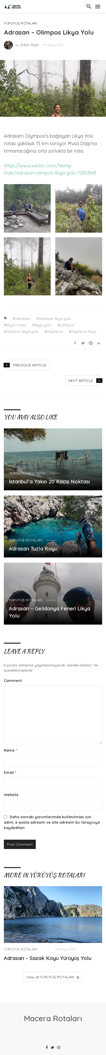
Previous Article (29, 365)
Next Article (80, 380)
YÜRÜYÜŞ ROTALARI (20, 23)
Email (10, 772)
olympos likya (84, 331)
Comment (13, 680)
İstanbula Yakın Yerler (27, 473)
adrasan (22, 318)
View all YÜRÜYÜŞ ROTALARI (50, 977)
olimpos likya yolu (22, 331)
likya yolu (43, 324)
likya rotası (16, 324)
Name (10, 750)
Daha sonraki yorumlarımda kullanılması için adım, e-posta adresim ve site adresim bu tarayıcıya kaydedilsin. (52, 822)
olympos (55, 331)
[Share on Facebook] (75, 343)
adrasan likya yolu (55, 318)
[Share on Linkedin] (98, 343)
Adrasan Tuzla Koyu (33, 548)
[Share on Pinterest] (90, 343)
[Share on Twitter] (83, 343)
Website (11, 794)
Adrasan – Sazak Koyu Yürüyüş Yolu (47, 958)
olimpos (67, 324)
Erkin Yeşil (30, 45)
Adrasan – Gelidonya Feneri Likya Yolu (49, 612)
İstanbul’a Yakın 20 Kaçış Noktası (49, 481)
